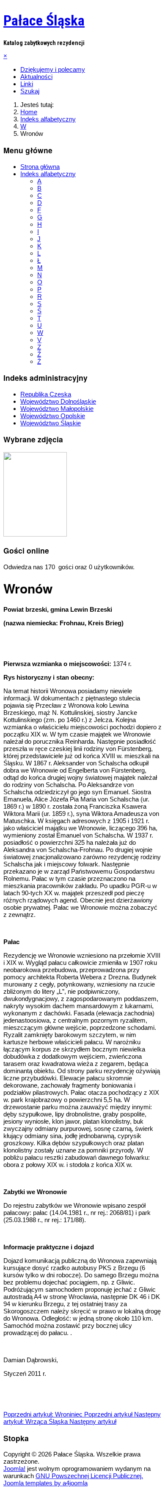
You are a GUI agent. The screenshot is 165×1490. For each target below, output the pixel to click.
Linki (26, 83)
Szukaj (29, 91)
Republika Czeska (45, 394)
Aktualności (36, 76)
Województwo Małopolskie (57, 408)
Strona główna (40, 166)
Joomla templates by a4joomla (45, 1483)
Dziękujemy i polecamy (52, 69)
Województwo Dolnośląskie (58, 401)
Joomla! (14, 1468)
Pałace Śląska (44, 20)
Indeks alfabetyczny (48, 173)
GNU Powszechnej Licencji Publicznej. (89, 1475)
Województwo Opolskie (52, 415)
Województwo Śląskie (50, 423)
